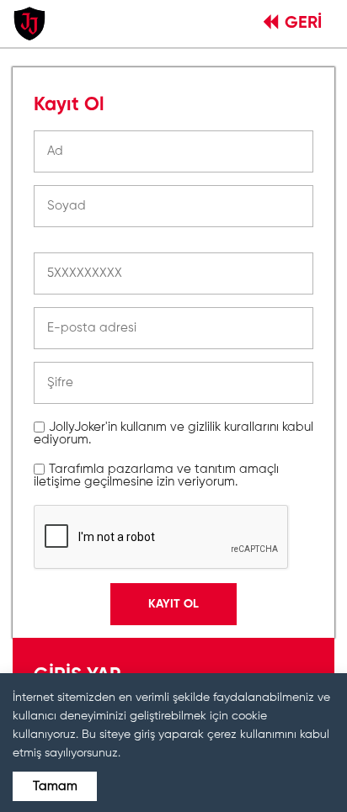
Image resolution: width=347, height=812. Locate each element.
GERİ (303, 23)
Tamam (55, 786)
